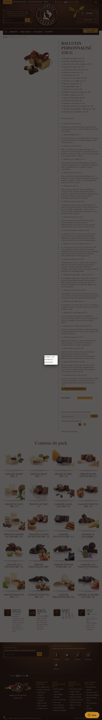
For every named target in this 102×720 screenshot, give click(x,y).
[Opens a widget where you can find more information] (92, 715)
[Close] (57, 355)
